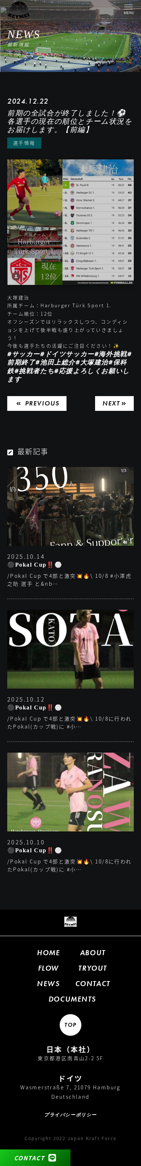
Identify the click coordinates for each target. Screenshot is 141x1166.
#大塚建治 (92, 362)
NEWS (48, 983)
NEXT (111, 403)
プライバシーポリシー (70, 1115)
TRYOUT (92, 968)
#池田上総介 (55, 362)
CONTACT (29, 1157)
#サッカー (23, 354)
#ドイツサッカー (67, 354)
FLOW (48, 968)
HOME (48, 952)
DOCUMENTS (72, 999)
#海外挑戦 (110, 354)
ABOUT (93, 952)
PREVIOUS (42, 403)
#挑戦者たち (34, 371)
